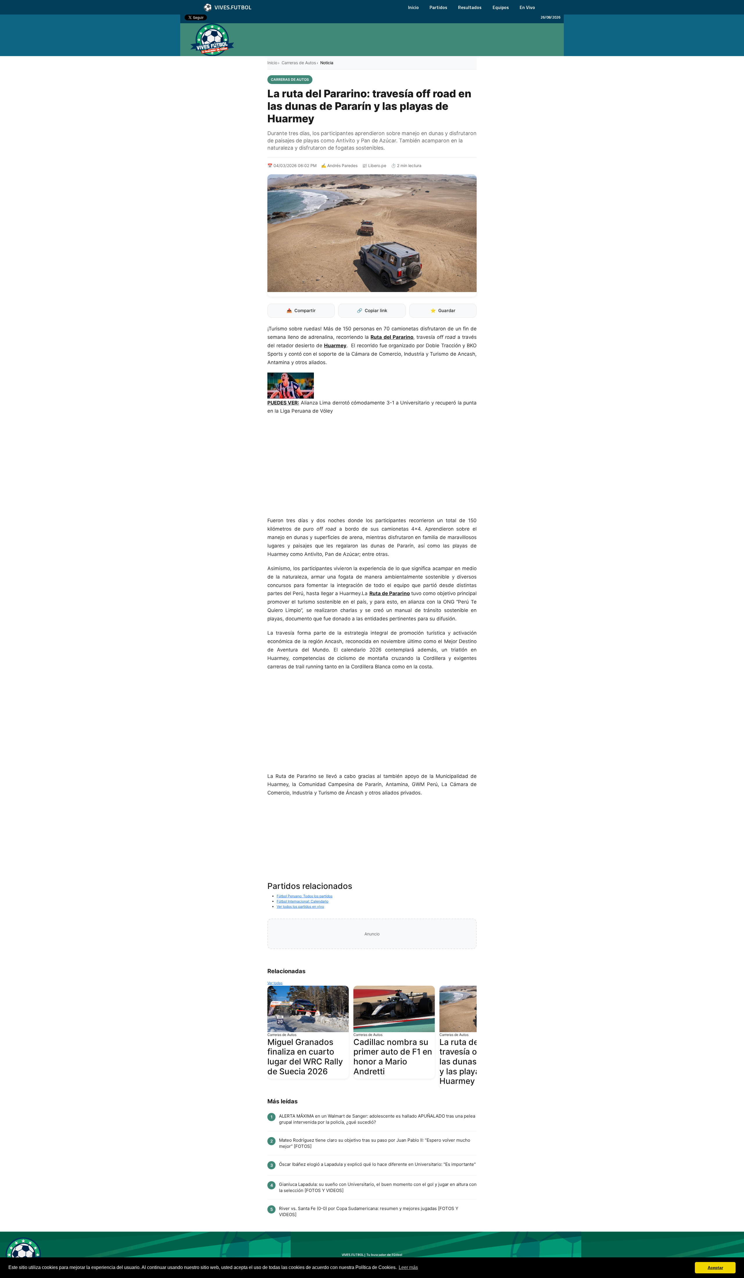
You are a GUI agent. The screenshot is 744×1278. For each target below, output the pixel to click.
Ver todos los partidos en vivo (300, 906)
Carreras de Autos (299, 62)
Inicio (413, 7)
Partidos (438, 7)
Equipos (501, 7)
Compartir (301, 310)
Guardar (442, 310)
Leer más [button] (408, 1267)
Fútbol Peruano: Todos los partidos (304, 896)
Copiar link (372, 310)
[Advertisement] (372, 468)
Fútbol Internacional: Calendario (302, 901)
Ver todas (274, 983)
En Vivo (527, 7)
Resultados (470, 7)
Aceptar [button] (715, 1267)
